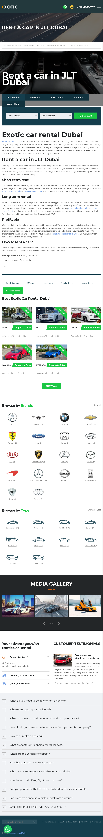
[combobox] (22, 116)
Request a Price (23, 327)
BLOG (62, 822)
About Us (85, 822)
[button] (8, 829)
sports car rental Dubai (12, 191)
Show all (51, 386)
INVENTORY (72, 822)
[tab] (12, 283)
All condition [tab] (13, 97)
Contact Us (96, 822)
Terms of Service (49, 822)
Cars (87, 116)
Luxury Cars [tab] (13, 104)
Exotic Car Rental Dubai (17, 833)
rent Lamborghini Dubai (78, 208)
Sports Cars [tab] (57, 97)
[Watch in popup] (18, 606)
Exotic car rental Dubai (12, 141)
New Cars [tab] (35, 97)
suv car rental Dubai (33, 191)
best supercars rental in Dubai (66, 234)
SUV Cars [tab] (78, 97)
